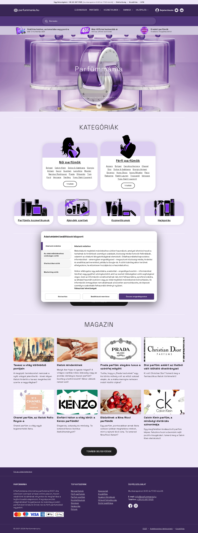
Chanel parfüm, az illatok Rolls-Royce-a (33, 419)
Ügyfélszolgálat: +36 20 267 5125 (68, 2)
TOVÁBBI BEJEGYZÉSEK (99, 451)
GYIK (142, 2)
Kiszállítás (133, 2)
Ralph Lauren (121, 175)
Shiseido (81, 174)
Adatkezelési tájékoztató (161, 528)
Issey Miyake (135, 172)
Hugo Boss (122, 172)
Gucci (58, 171)
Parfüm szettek (78, 497)
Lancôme (77, 171)
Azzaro (109, 166)
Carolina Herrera (132, 166)
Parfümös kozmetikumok (34, 220)
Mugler (87, 171)
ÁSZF (145, 528)
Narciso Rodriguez (58, 174)
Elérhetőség (121, 2)
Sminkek (75, 503)
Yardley (67, 177)
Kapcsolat (103, 491)
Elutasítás (62, 296)
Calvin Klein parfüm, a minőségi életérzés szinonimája (158, 421)
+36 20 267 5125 (145, 499)
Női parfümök (70, 162)
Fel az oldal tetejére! (22, 472)
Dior (109, 169)
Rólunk (74, 509)
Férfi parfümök (128, 160)
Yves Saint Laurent (82, 177)
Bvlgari (49, 167)
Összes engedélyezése (136, 296)
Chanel (145, 166)
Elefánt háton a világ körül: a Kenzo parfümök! (76, 419)
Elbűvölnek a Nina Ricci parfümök (115, 419)
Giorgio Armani (140, 169)
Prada (72, 174)
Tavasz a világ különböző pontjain (29, 366)
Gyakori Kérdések (106, 497)
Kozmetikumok (120, 220)
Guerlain (67, 171)
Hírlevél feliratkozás (107, 500)
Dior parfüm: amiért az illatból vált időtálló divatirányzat (163, 366)
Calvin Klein (60, 167)
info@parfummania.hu (145, 496)
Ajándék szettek (77, 220)
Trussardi (135, 175)
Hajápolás (164, 220)
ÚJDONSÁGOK (81, 10)
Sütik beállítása (105, 503)
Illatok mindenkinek (69, 365)
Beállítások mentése (100, 296)
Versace (57, 177)
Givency (111, 172)
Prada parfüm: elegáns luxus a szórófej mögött (120, 366)
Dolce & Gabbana (76, 167)
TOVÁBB (70, 184)
